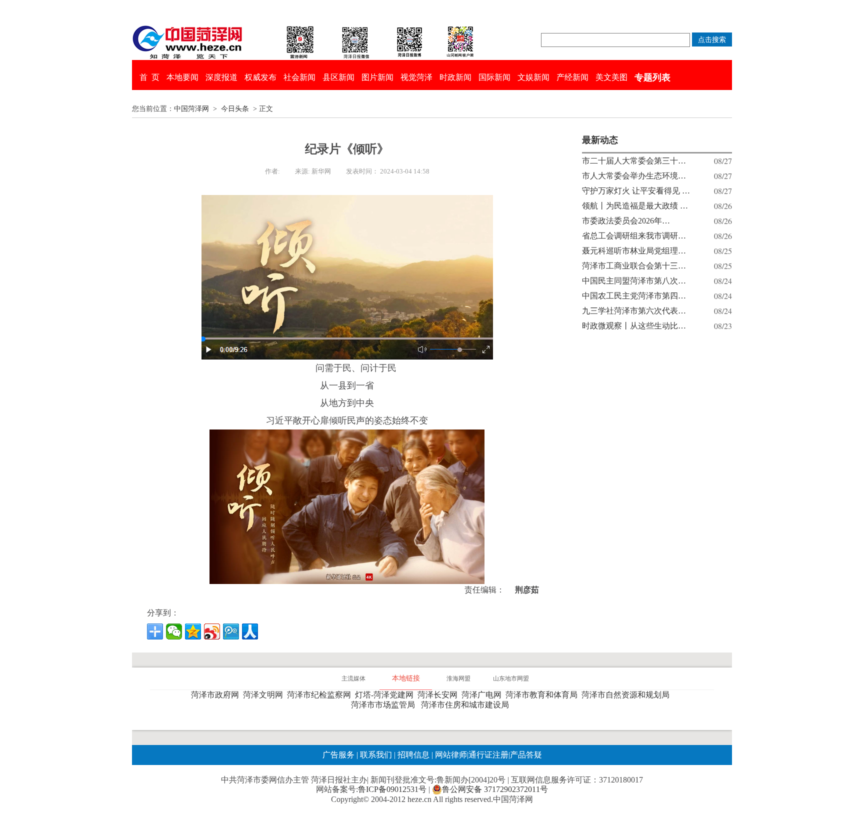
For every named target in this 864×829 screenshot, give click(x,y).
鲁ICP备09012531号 (392, 789)
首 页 (150, 77)
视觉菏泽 (416, 77)
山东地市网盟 (511, 678)
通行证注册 (488, 754)
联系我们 (376, 754)
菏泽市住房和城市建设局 (467, 704)
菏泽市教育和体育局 (544, 694)
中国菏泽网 (191, 108)
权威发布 (260, 77)
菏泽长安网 (440, 694)
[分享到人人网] (250, 632)
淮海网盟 (458, 678)
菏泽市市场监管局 (385, 704)
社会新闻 (300, 77)
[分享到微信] (174, 632)
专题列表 (652, 77)
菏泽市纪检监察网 (321, 694)
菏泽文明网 (265, 694)
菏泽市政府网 (217, 694)
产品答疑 (526, 754)
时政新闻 (456, 77)
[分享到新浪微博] (212, 632)
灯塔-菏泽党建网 (386, 694)
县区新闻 (338, 77)
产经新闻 (572, 77)
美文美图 (612, 77)
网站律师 (450, 754)
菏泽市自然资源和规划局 (628, 694)
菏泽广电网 (484, 694)
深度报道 (222, 77)
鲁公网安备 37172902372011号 (495, 789)
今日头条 (235, 108)
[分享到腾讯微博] (231, 632)
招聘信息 (414, 754)
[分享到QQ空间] (193, 632)
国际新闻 (494, 77)
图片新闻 (378, 77)
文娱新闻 (534, 77)
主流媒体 (354, 678)
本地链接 (406, 678)
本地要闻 (182, 77)
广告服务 (338, 754)
